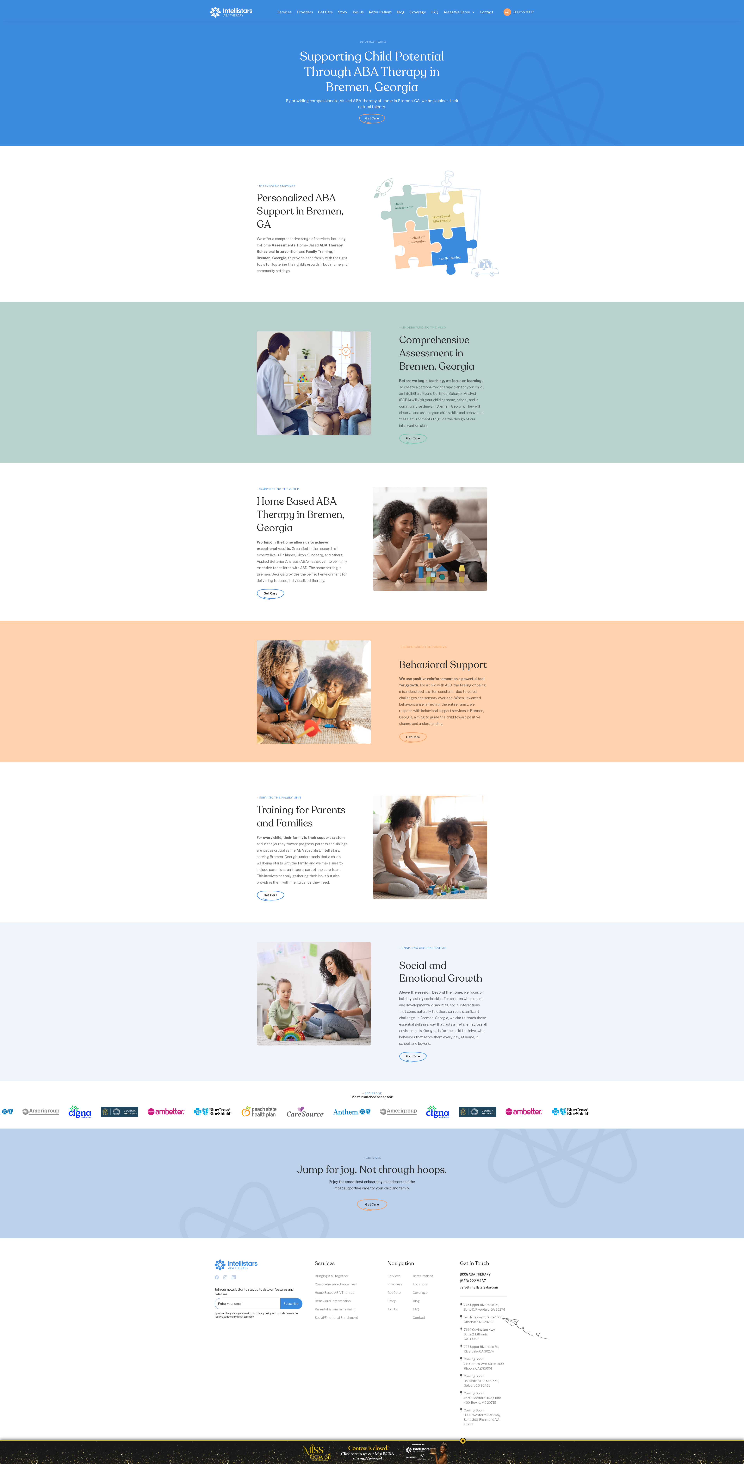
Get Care (372, 118)
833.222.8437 (524, 12)
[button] (459, 12)
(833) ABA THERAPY (475, 1274)
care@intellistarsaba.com (479, 1287)
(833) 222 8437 (473, 1281)
